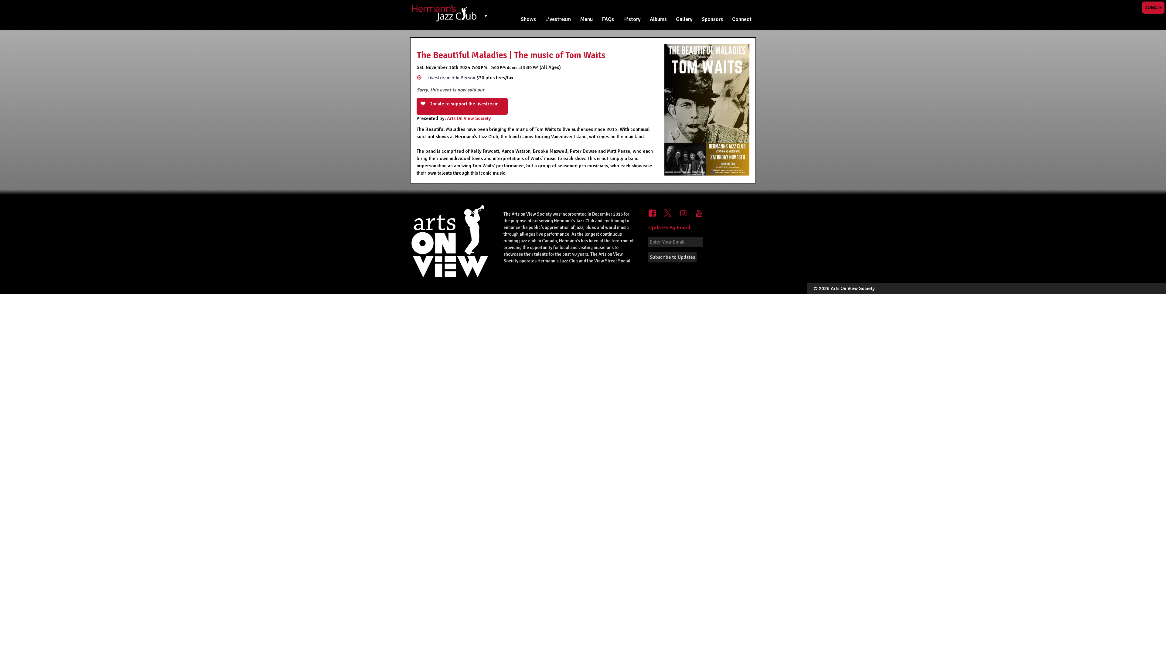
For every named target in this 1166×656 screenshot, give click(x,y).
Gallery (684, 19)
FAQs (608, 19)
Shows (528, 19)
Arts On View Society (469, 118)
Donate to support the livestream (463, 104)
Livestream (558, 19)
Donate (1153, 8)
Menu (586, 19)
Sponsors (712, 19)
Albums (658, 19)
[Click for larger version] (706, 110)
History (632, 19)
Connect (742, 19)
